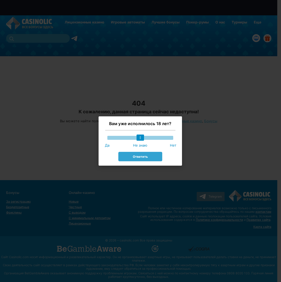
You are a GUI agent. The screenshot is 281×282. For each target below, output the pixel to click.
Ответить (140, 156)
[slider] (140, 138)
